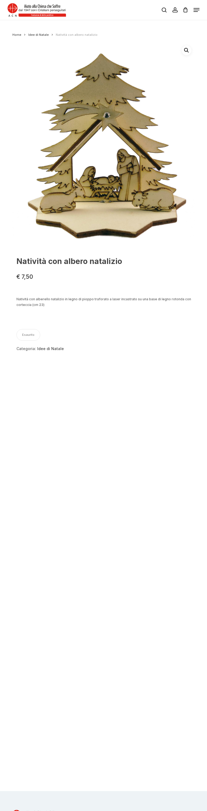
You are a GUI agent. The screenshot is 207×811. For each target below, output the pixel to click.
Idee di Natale (38, 35)
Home (16, 35)
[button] (196, 10)
